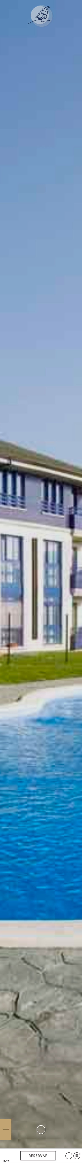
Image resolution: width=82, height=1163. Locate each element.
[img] (41, 574)
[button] (6, 1156)
